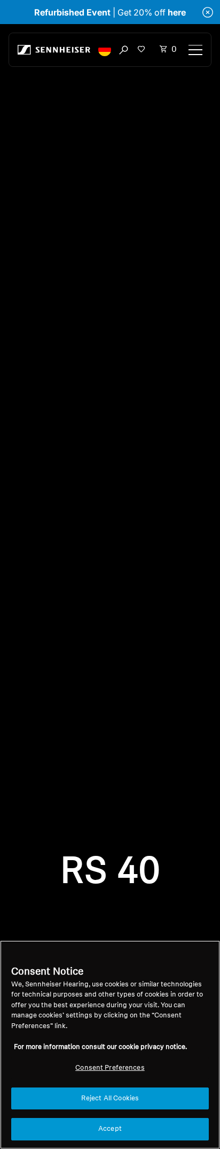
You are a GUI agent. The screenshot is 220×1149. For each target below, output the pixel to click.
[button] (104, 49)
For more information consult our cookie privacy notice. (100, 1047)
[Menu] (195, 49)
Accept (110, 1128)
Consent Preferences (109, 1067)
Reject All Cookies (110, 1098)
